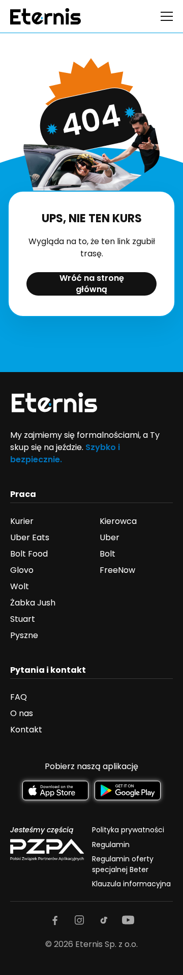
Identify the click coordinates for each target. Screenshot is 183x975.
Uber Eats (29, 537)
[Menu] (167, 16)
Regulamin (111, 844)
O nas (21, 713)
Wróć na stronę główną (91, 283)
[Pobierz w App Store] (55, 791)
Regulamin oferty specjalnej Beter (123, 864)
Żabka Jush (32, 603)
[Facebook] (55, 920)
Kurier (22, 521)
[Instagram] (79, 920)
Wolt (19, 586)
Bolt (107, 554)
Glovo (22, 570)
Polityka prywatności (128, 830)
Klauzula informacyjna (131, 884)
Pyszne (24, 635)
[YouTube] (128, 920)
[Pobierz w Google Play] (128, 791)
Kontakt (26, 729)
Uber (109, 537)
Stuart (22, 619)
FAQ (18, 697)
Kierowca (118, 521)
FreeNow (117, 570)
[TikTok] (104, 920)
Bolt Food (29, 554)
